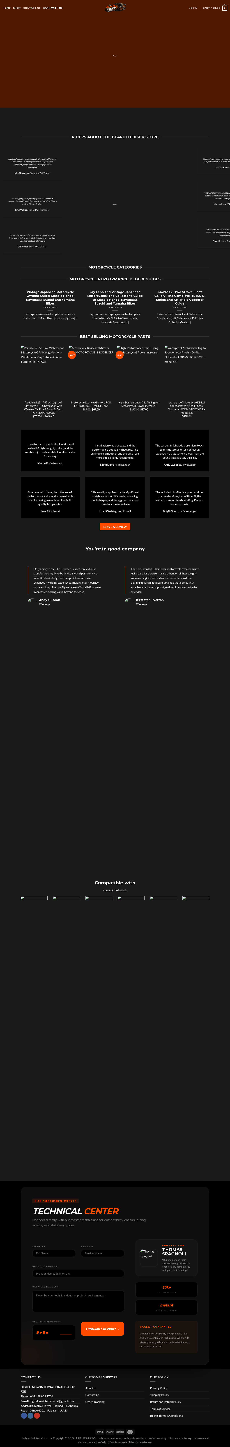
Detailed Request (45, 1287)
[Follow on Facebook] (24, 1416)
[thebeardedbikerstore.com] (115, 8)
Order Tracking (95, 1401)
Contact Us (92, 1394)
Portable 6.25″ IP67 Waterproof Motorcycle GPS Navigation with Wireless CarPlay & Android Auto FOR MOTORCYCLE (43, 407)
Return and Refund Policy (165, 1401)
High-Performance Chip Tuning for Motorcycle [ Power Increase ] (139, 404)
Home (7, 8)
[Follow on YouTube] (37, 1416)
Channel (87, 1246)
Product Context (45, 1266)
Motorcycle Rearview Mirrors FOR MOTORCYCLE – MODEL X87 (91, 404)
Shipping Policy (159, 1394)
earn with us (53, 8)
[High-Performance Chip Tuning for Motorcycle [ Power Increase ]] (139, 372)
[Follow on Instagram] (30, 1416)
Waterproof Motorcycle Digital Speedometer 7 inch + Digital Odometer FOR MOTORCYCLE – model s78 (187, 407)
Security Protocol (46, 1321)
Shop (17, 8)
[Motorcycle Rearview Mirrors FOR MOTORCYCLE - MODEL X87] (91, 372)
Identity (38, 1246)
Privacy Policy (159, 1388)
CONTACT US (32, 8)
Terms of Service (160, 1408)
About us (90, 1388)
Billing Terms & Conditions (166, 1415)
